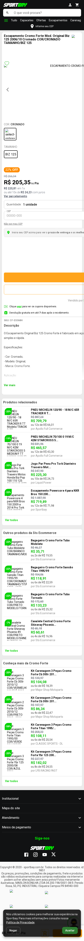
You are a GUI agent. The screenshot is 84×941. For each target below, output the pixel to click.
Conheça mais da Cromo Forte (25, 663)
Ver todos (11, 520)
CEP (9, 211)
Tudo (14, 20)
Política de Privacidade (20, 922)
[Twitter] (55, 855)
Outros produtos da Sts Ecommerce (29, 533)
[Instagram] (37, 855)
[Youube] (46, 855)
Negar (13, 930)
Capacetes (26, 20)
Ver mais (9, 385)
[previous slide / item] (9, 90)
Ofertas (41, 20)
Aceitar (70, 930)
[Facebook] (28, 855)
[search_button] (7, 13)
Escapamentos (58, 20)
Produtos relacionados (20, 402)
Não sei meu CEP (13, 224)
